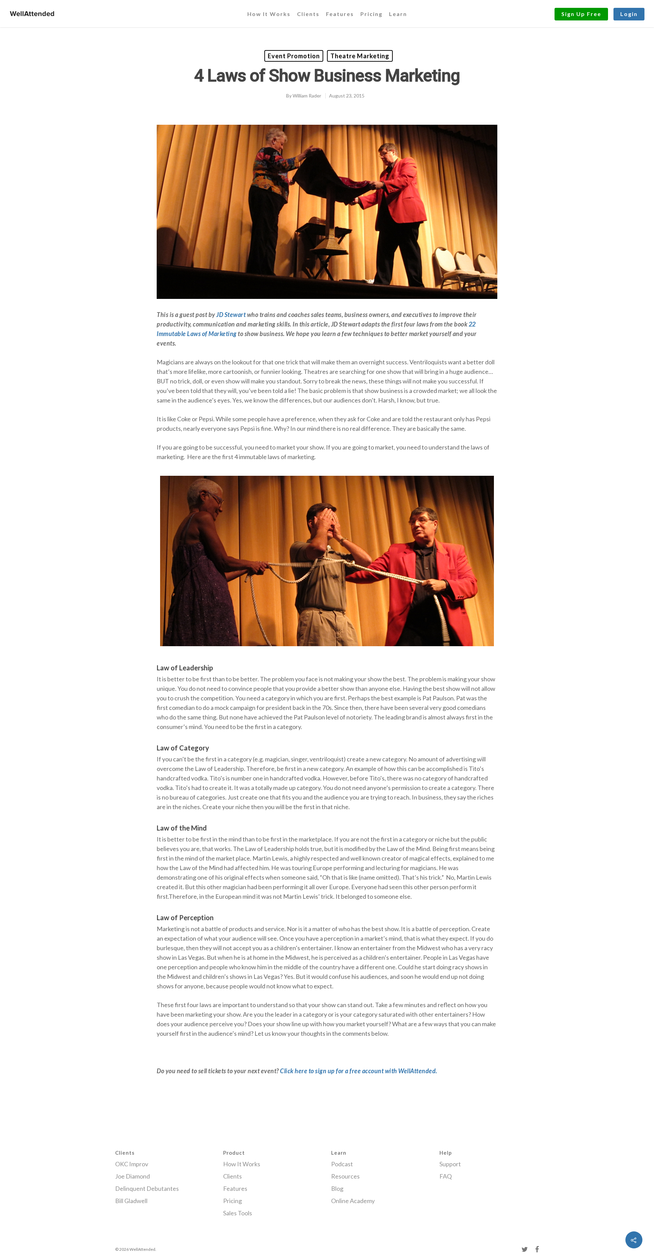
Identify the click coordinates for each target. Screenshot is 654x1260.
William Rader (307, 95)
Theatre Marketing (359, 56)
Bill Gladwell (131, 1200)
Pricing (371, 14)
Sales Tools (237, 1213)
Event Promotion (294, 56)
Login (629, 14)
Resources (345, 1176)
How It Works (269, 14)
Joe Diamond (132, 1176)
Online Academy (353, 1200)
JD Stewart (231, 314)
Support (450, 1164)
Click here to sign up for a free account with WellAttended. (358, 1071)
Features (340, 14)
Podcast (342, 1164)
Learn (398, 14)
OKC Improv (131, 1164)
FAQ (445, 1176)
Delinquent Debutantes (147, 1188)
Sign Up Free (581, 14)
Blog (337, 1188)
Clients (308, 14)
